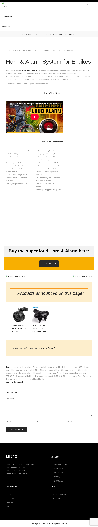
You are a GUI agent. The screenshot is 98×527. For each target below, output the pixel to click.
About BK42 (10, 498)
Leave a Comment (14, 382)
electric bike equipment (36, 373)
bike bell (31, 370)
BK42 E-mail (58, 468)
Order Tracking (57, 498)
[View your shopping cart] (85, 7)
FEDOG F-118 (11, 376)
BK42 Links (10, 507)
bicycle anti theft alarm (23, 367)
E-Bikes (54, 50)
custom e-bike (53, 370)
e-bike (79, 370)
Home (8, 494)
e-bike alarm (21, 373)
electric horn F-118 (54, 373)
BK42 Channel (47, 348)
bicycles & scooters (19, 370)
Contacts (9, 503)
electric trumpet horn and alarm (75, 373)
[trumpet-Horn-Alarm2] (82, 276)
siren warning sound (45, 376)
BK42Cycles (59, 473)
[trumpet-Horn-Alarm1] (15, 276)
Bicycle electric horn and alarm (45, 367)
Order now (51, 264)
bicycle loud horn (65, 367)
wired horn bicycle (37, 379)
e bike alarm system (68, 370)
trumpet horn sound (20, 379)
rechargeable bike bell (27, 376)
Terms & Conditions (58, 494)
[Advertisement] (49, 218)
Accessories (44, 50)
